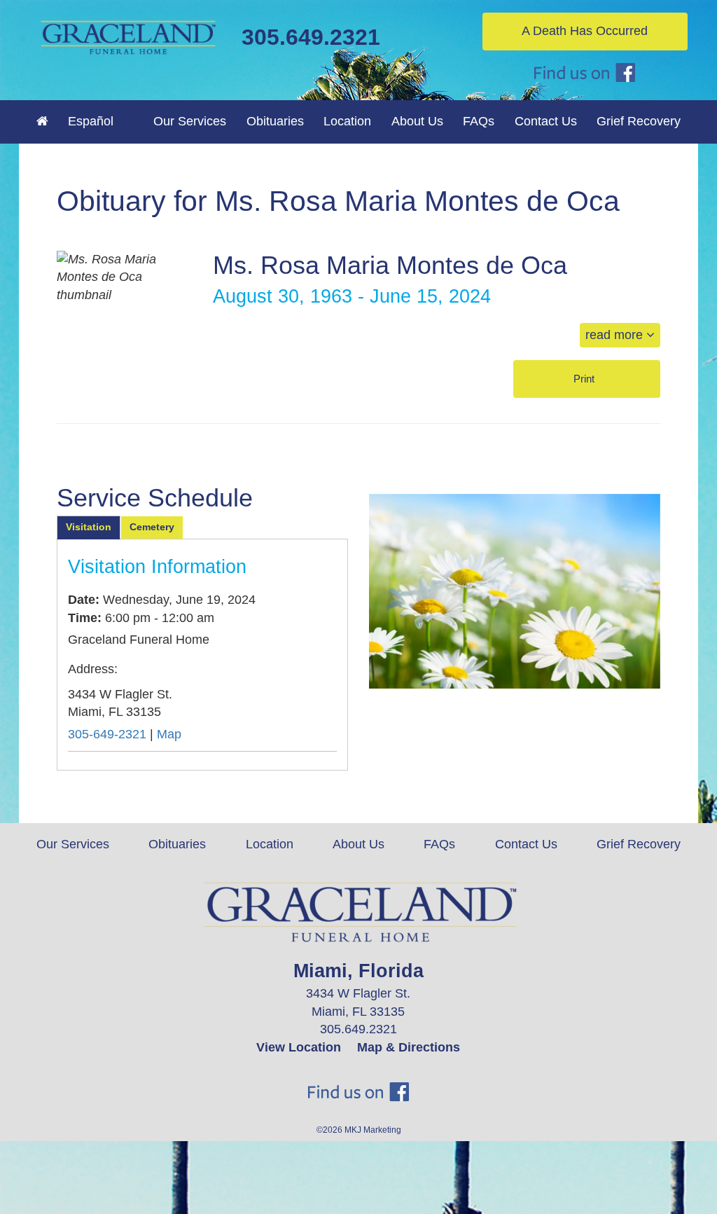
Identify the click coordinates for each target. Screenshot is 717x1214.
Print (585, 379)
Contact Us (546, 121)
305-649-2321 (107, 734)
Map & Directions (408, 1047)
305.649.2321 (311, 37)
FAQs (478, 121)
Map (169, 734)
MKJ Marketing (372, 1130)
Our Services (72, 844)
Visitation (88, 526)
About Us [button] (417, 121)
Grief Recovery (639, 121)
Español (90, 121)
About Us (358, 844)
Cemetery (152, 526)
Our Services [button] (189, 121)
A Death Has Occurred (585, 31)
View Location (298, 1047)
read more (615, 335)
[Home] (42, 121)
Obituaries (275, 121)
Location (347, 121)
